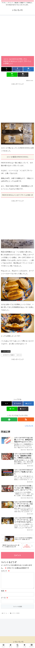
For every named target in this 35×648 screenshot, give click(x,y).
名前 (3, 591)
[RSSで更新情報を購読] (26, 419)
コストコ (18, 355)
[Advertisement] (17, 36)
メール (4, 597)
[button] (23, 74)
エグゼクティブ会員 (8, 355)
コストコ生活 (6, 351)
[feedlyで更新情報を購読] (9, 419)
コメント (5, 571)
